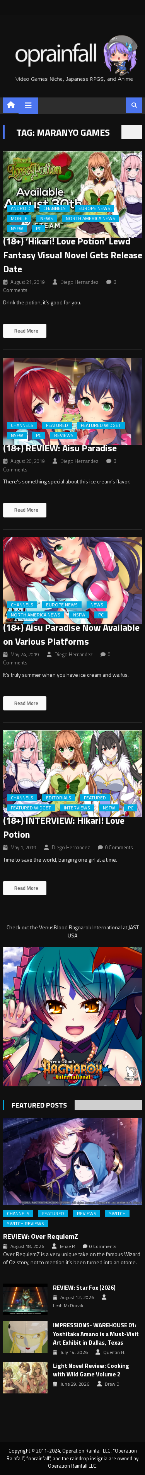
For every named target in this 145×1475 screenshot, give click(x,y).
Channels (54, 208)
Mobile (19, 218)
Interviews (77, 807)
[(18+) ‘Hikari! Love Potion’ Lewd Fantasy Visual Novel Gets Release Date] (72, 194)
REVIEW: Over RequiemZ (40, 1236)
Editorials (58, 797)
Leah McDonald (69, 1305)
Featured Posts (39, 1105)
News (46, 218)
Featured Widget (101, 425)
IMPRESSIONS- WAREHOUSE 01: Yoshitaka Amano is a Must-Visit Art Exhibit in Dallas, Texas (96, 1334)
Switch (117, 1213)
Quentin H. (114, 1352)
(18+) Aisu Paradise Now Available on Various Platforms (71, 634)
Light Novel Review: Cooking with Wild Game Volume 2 (91, 1370)
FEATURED (57, 425)
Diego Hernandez (79, 282)
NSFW (17, 228)
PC (38, 228)
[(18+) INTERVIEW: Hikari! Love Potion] (72, 773)
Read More (25, 331)
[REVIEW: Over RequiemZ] (72, 1161)
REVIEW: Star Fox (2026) (84, 1288)
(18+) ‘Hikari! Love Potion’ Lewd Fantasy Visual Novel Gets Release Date (72, 255)
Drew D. (113, 1384)
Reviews (63, 435)
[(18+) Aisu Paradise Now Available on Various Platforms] (72, 580)
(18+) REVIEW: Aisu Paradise (60, 448)
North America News (90, 218)
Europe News (94, 208)
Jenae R (67, 1246)
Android (21, 208)
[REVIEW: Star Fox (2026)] (25, 1299)
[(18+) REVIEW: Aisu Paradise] (72, 401)
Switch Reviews (25, 1223)
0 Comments (119, 847)
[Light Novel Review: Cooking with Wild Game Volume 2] (25, 1377)
